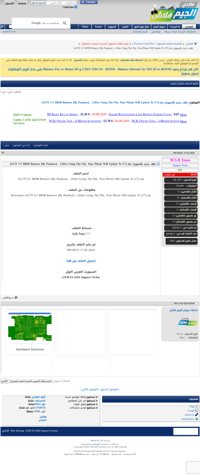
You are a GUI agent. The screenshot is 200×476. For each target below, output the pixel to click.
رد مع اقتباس (8, 298)
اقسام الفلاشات (140, 32)
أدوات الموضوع (41, 145)
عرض (7, 145)
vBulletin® (96, 444)
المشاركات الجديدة (186, 32)
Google (191, 411)
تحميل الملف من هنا (81, 261)
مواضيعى (155, 32)
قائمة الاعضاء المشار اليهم (184, 84)
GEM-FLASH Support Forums (42, 430)
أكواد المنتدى (38, 397)
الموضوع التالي (90, 389)
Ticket (85, 27)
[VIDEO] (40, 408)
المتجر (125, 27)
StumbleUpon (187, 419)
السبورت (112, 27)
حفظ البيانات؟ (69, 7)
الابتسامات (40, 401)
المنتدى (189, 26)
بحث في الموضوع (21, 145)
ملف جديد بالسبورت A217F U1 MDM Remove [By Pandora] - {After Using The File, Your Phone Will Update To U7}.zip (115, 102)
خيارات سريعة (170, 32)
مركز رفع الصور (141, 27)
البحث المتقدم (9, 31)
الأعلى (4, 381)
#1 (3, 153)
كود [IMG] (39, 404)
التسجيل (9, 2)
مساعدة (22, 2)
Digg (192, 406)
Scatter (98, 27)
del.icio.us (189, 415)
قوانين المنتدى (42, 418)
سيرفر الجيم (159, 27)
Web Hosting (17, 430)
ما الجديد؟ (175, 27)
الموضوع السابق (109, 389)
